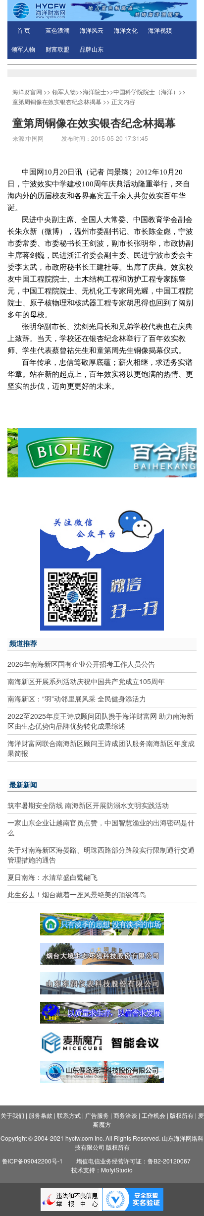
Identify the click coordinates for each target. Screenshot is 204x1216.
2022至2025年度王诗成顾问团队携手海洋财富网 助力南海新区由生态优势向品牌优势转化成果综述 (100, 721)
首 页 (23, 30)
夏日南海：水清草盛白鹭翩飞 (52, 877)
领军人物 (23, 49)
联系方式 (69, 1115)
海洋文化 (126, 30)
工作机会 (153, 1115)
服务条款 (40, 1115)
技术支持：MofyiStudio (102, 1169)
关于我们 (12, 1115)
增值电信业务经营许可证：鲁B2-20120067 (133, 1161)
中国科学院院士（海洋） (146, 91)
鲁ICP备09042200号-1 (32, 1161)
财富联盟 (57, 49)
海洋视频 (160, 30)
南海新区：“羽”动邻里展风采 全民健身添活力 (76, 698)
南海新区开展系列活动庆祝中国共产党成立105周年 (86, 681)
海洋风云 (91, 30)
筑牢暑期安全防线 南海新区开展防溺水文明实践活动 (88, 805)
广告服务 (97, 1115)
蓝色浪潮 (57, 30)
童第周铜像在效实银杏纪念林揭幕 (57, 101)
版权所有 (182, 1115)
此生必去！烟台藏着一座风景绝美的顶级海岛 (76, 894)
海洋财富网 (27, 91)
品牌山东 (91, 49)
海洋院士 (94, 91)
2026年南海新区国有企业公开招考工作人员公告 (81, 664)
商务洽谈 (125, 1115)
